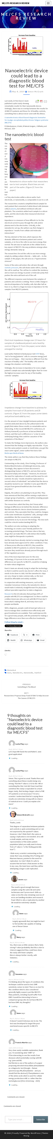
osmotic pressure (11, 267)
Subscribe (40, 1119)
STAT (37, 354)
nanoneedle (28, 673)
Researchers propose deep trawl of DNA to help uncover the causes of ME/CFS (26, 695)
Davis (9, 673)
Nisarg (26, 1136)
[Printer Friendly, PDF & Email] (41, 101)
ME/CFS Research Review (15, 3)
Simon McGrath (35, 91)
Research (8, 594)
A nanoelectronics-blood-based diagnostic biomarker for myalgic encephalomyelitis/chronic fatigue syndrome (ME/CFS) (26, 120)
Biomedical (11, 670)
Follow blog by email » (14, 622)
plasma (13, 209)
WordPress (36, 1133)
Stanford (37, 673)
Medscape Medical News (14, 453)
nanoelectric (18, 673)
